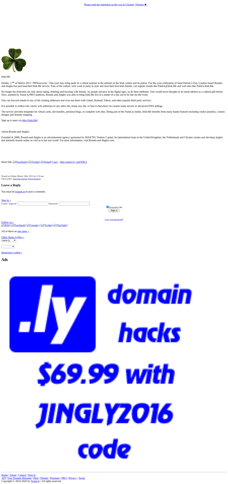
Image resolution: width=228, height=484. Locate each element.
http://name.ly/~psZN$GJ (73, 162)
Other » (12, 237)
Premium (55, 478)
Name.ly (35, 481)
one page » (23, 231)
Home (4, 475)
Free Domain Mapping (20, 478)
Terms (81, 478)
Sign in (32, 475)
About (13, 475)
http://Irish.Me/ (30, 120)
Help (36, 478)
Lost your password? (114, 219)
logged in (20, 191)
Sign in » (6, 200)
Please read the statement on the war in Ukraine (109, 4)
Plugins (44, 478)
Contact (22, 475)
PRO (64, 478)
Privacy (73, 478)
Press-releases (34, 179)
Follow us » (7, 222)
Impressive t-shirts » (11, 252)
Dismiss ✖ (141, 4)
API (3, 478)
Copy (55, 162)
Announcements (20, 179)
